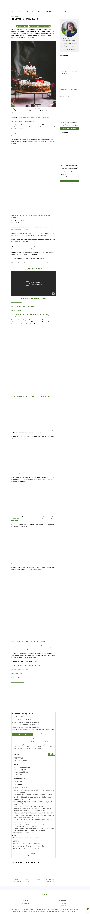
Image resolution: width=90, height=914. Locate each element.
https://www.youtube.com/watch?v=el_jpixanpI (25, 837)
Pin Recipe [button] (45, 734)
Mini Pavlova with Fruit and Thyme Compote (23, 306)
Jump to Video (35, 26)
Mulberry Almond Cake (17, 682)
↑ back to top (45, 894)
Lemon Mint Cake (16, 678)
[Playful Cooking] (45, 8)
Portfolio (63, 905)
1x (49, 754)
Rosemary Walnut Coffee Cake (20, 669)
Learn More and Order (69, 128)
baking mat (16, 518)
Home (12, 16)
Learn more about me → (69, 49)
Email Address (63, 174)
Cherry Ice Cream (16, 310)
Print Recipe (46, 26)
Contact (63, 903)
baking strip (14, 520)
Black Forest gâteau (17, 673)
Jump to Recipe (23, 26)
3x (53, 754)
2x (51, 754)
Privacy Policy (26, 903)
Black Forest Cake (16, 302)
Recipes (16, 16)
